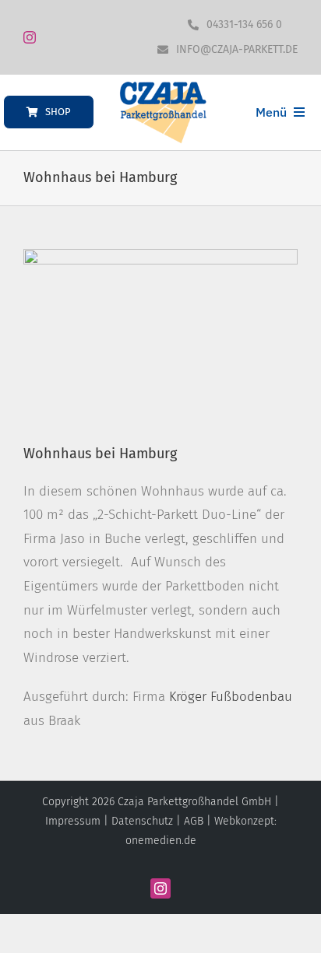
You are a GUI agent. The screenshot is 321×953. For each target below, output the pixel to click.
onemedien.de (160, 840)
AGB (193, 821)
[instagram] (29, 37)
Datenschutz (142, 821)
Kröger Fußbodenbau (230, 696)
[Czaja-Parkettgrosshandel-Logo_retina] (162, 87)
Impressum (73, 821)
